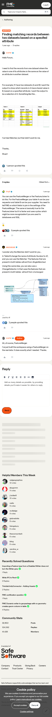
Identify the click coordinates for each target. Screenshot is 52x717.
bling (12, 542)
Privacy (30, 669)
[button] (3, 5)
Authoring (8, 20)
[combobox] (26, 12)
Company (5, 666)
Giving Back (30, 666)
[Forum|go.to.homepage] (10, 5)
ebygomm (14, 488)
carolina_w (14, 549)
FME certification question (13, 595)
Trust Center (17, 669)
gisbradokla (14, 518)
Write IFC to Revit (9, 578)
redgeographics (16, 480)
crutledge (13, 511)
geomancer (10, 247)
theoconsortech (16, 534)
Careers (42, 666)
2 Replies (5, 590)
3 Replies (5, 581)
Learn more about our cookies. (29, 699)
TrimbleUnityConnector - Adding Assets (18, 586)
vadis (12, 503)
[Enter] (4, 12)
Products (17, 666)
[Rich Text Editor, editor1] (26, 393)
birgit (8, 191)
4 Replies (5, 610)
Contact (4, 669)
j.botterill (13, 495)
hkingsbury (14, 526)
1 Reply (4, 572)
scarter (9, 53)
